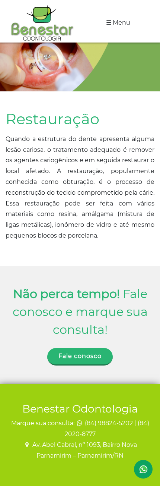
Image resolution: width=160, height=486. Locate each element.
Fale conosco (80, 356)
